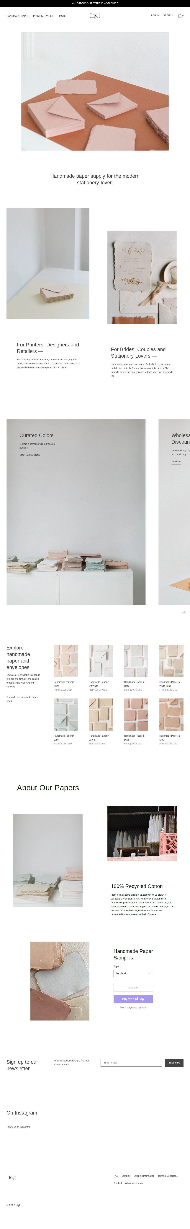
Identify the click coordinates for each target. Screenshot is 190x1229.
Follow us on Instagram (18, 1127)
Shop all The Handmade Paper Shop (22, 699)
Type (116, 966)
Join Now (139, 461)
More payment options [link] (133, 1007)
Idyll (18, 1205)
